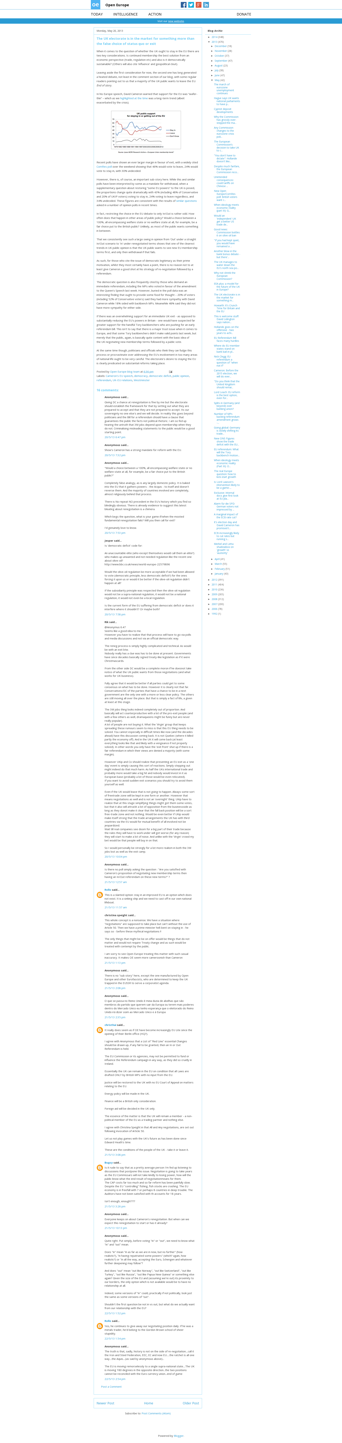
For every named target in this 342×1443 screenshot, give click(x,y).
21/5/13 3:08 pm (115, 1154)
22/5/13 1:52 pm (115, 1313)
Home (148, 1403)
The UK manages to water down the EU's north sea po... (226, 265)
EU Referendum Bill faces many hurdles (226, 339)
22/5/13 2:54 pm (115, 1379)
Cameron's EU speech (119, 376)
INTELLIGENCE (125, 14)
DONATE (244, 14)
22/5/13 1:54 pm (115, 1338)
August (219, 65)
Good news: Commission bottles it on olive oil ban (227, 232)
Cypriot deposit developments (223, 110)
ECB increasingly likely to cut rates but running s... (226, 536)
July (217, 70)
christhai (110, 1025)
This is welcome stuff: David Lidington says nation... (226, 319)
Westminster (142, 380)
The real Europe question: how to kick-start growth (225, 474)
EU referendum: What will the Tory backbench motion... (227, 452)
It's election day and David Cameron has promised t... (226, 525)
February (220, 568)
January (219, 573)
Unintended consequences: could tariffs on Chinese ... (224, 181)
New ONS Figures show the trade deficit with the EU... (226, 441)
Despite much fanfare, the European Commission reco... (227, 169)
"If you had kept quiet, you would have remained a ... (226, 243)
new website (176, 21)
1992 (215, 613)
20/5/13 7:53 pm (115, 532)
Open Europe (117, 4)
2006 (215, 609)
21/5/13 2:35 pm (115, 1017)
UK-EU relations (122, 380)
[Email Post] (170, 371)
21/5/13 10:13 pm (116, 1228)
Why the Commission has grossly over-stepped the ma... (226, 119)
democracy (141, 376)
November (221, 51)
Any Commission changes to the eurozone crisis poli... (224, 132)
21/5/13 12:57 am (116, 882)
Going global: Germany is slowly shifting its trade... (227, 430)
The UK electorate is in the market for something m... (227, 297)
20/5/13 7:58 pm (115, 614)
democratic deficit (160, 376)
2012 (215, 579)
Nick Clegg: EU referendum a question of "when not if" (226, 361)
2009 (215, 594)
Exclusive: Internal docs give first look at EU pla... (226, 495)
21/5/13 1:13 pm (115, 962)
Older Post (191, 1403)
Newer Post (105, 1403)
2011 (215, 584)
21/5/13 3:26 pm (115, 1206)
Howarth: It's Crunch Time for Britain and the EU (227, 308)
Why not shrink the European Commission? (224, 276)
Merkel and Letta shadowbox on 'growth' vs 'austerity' (224, 548)
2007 (215, 604)
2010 (215, 589)
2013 (215, 41)
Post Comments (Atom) (156, 1413)
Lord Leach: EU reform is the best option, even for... (227, 395)
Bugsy (109, 1162)
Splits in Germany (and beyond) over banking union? (227, 406)
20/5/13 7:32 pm (115, 455)
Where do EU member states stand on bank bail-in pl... (227, 348)
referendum (104, 380)
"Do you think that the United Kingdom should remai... (227, 384)
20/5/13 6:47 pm (115, 437)
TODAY (97, 14)
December (221, 46)
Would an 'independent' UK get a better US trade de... (225, 220)
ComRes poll (104, 166)
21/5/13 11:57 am (116, 907)
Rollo (108, 889)
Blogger (179, 1435)
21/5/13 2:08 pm (115, 988)
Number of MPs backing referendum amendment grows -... (227, 418)
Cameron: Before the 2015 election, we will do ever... (226, 373)
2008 (215, 599)
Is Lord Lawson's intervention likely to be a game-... (227, 485)
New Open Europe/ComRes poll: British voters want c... (225, 195)
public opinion (181, 376)
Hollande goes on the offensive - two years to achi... (226, 330)
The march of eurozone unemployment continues (224, 89)
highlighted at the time (134, 98)
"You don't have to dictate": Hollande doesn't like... (225, 158)
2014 (215, 37)
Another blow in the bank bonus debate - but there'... (227, 254)
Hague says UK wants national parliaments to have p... (227, 101)
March (219, 563)
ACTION (155, 14)
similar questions (186, 201)
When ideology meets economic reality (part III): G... (226, 207)
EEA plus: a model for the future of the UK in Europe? (227, 286)
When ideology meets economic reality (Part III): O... (226, 463)
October (220, 55)
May (217, 80)
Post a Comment (111, 1386)
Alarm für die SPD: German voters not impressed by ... (226, 506)
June (217, 75)
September (221, 60)
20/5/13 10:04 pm (116, 856)
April (217, 559)
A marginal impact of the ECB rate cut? (226, 516)
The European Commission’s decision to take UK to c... (226, 146)
